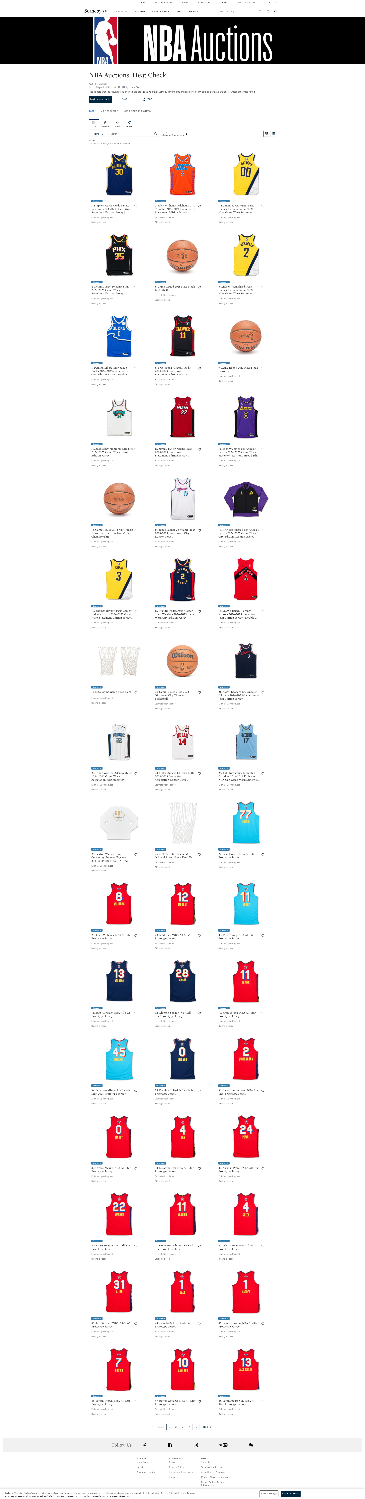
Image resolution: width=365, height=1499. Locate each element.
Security (205, 1462)
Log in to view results (100, 99)
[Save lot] (136, 206)
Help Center (143, 1462)
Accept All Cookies (290, 1493)
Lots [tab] (92, 111)
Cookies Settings (269, 1493)
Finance (194, 11)
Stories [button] (224, 3)
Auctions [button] (122, 11)
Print (149, 99)
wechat (251, 1445)
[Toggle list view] (273, 134)
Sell (179, 11)
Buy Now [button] (139, 11)
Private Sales (160, 11)
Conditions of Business (213, 1472)
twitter (144, 1445)
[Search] (155, 134)
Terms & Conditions (211, 1467)
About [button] (185, 3)
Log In (142, 3)
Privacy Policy (176, 1467)
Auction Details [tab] (109, 111)
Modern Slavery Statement (215, 1477)
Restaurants (204, 3)
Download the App (146, 1472)
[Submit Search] (260, 11)
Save (124, 99)
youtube (223, 1445)
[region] (182, 1494)
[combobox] (240, 11)
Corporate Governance (181, 1472)
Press (172, 1462)
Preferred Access (164, 3)
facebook (170, 1445)
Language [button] (269, 3)
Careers (173, 1477)
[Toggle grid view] (266, 134)
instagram (196, 1445)
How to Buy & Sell (246, 3)
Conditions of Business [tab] (137, 111)
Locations (142, 1467)
